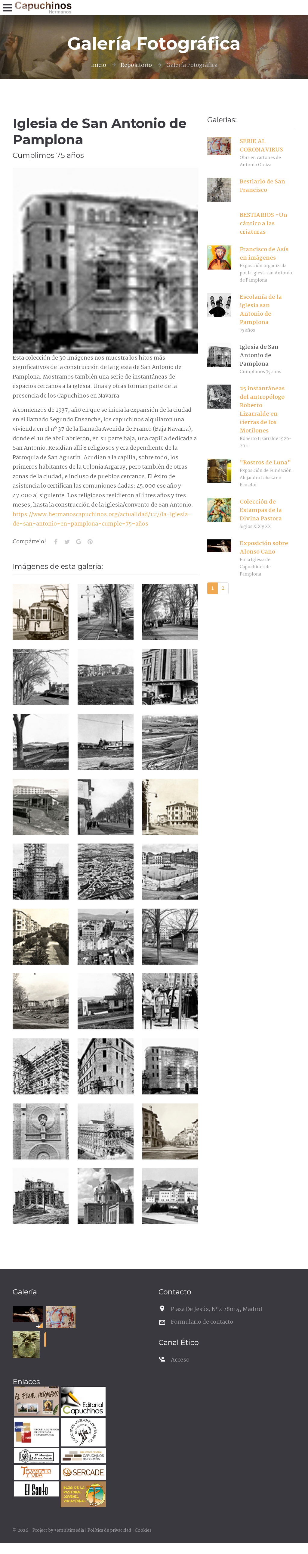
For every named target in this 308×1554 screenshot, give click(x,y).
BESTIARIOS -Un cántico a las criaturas (263, 224)
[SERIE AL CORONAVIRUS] (219, 146)
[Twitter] (67, 542)
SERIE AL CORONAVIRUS (261, 145)
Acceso (180, 1360)
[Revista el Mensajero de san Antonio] (36, 1456)
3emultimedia (69, 1530)
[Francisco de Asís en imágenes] (219, 257)
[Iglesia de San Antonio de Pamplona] (219, 355)
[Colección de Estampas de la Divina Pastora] (219, 509)
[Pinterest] (90, 542)
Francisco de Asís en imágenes (264, 254)
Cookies (143, 1530)
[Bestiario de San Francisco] (219, 189)
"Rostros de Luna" (265, 462)
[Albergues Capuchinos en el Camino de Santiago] (82, 1433)
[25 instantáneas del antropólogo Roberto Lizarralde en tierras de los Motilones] (219, 396)
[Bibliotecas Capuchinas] (82, 1456)
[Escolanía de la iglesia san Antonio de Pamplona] (219, 305)
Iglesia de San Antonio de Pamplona (259, 356)
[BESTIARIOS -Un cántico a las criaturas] (219, 223)
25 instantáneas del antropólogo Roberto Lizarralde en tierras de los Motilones (262, 409)
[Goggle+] (78, 542)
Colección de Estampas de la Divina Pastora (261, 510)
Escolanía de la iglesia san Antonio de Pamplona (261, 310)
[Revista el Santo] (36, 1489)
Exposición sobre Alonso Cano (264, 548)
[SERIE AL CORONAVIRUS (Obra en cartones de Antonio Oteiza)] (61, 1317)
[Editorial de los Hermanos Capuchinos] (82, 1402)
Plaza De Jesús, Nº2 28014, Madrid (216, 1309)
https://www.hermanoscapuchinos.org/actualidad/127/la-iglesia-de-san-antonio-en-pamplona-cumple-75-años (102, 519)
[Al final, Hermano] (36, 1402)
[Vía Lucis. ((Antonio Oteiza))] (26, 1344)
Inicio (98, 65)
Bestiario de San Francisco (262, 186)
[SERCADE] (82, 1473)
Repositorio (136, 65)
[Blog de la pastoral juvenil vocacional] (82, 1495)
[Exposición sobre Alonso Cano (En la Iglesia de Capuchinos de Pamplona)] (28, 1314)
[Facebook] (56, 542)
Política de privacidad (109, 1530)
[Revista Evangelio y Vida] (36, 1473)
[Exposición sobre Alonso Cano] (219, 545)
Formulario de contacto (202, 1322)
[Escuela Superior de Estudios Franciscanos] (36, 1433)
